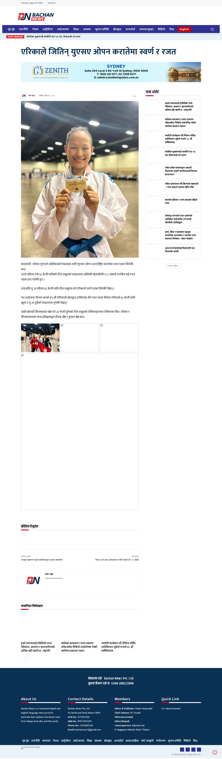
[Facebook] (180, 3)
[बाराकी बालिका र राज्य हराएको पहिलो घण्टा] (155, 203)
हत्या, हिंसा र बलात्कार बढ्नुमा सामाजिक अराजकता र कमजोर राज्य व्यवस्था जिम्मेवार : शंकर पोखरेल (180, 235)
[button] (212, 29)
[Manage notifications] (214, 752)
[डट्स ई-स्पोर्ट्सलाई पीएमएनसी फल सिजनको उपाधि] (155, 252)
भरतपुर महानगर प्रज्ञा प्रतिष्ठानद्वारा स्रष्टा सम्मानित (41, 560)
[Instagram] (198, 3)
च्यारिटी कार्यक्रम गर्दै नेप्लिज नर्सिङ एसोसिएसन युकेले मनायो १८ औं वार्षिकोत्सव (118, 647)
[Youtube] (186, 3)
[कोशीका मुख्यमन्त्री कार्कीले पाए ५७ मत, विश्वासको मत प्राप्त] (155, 155)
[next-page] (28, 659)
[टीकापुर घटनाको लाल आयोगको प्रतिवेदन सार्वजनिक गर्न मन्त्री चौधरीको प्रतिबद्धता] (155, 219)
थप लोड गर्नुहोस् (172, 265)
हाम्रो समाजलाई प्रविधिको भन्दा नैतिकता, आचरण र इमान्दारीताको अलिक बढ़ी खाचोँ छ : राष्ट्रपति (38, 647)
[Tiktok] (192, 3)
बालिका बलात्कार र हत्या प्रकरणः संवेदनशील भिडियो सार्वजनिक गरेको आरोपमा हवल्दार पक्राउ (79, 647)
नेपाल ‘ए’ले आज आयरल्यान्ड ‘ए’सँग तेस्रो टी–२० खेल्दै (117, 560)
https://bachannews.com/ (54, 578)
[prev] (209, 37)
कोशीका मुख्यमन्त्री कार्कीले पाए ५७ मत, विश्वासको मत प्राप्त (53, 37)
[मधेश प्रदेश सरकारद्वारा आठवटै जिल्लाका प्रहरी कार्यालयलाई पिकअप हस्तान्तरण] (155, 171)
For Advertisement (171, 709)
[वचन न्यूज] (24, 96)
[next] (214, 37)
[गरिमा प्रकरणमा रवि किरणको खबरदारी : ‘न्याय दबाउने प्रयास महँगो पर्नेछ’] (155, 187)
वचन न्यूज (31, 95)
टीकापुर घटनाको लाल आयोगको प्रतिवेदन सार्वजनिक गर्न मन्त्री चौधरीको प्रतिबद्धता (178, 219)
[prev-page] (23, 659)
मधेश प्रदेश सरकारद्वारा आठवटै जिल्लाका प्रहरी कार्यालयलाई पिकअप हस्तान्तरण (181, 171)
